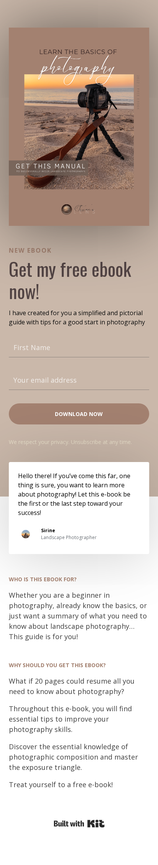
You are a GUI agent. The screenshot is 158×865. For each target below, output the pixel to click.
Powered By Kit (79, 823)
